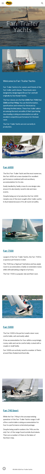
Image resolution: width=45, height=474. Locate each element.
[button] (3, 3)
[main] (22, 26)
